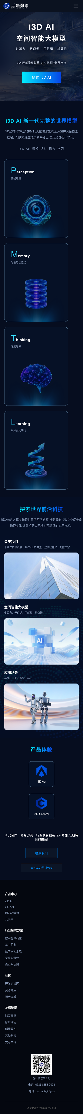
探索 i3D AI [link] (41, 77)
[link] (15, 6)
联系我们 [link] (41, 853)
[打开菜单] (75, 6)
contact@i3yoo (41, 867)
